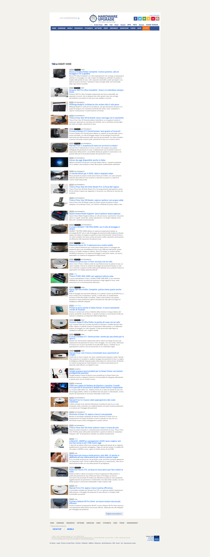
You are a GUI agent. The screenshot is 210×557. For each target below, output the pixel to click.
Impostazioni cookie (130, 543)
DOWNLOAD (90, 523)
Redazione (98, 543)
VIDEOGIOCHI (78, 28)
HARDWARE (62, 28)
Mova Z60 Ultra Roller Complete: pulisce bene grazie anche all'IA (95, 290)
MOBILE (70, 28)
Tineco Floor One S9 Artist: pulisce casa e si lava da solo (94, 428)
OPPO (129, 25)
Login (151, 15)
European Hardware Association (150, 539)
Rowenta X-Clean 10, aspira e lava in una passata (90, 414)
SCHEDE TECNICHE (152, 25)
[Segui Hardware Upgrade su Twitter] (140, 19)
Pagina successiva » (114, 514)
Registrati (156, 15)
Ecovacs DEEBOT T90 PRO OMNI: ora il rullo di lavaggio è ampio (94, 228)
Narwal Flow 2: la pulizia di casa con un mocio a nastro (93, 146)
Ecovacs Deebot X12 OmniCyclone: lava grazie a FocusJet (94, 131)
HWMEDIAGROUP (132, 523)
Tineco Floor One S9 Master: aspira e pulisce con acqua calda (96, 200)
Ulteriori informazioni (124, 537)
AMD (106, 25)
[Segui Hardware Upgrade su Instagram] (157, 19)
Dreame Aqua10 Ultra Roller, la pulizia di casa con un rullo (94, 322)
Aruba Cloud (98, 25)
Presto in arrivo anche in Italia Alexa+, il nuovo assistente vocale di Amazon (94, 309)
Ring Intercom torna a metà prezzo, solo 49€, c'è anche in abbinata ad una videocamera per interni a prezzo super (94, 456)
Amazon (141, 25)
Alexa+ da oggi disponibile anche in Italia (87, 160)
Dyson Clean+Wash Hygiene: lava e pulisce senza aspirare (94, 214)
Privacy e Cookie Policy (67, 543)
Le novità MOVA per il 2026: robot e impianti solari (91, 173)
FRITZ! (135, 25)
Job (122, 543)
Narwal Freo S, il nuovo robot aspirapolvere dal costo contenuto (92, 401)
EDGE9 (106, 28)
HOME (54, 28)
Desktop (57, 529)
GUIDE (139, 28)
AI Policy (78, 543)
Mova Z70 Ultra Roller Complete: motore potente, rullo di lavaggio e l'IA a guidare (94, 73)
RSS (114, 543)
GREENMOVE (114, 28)
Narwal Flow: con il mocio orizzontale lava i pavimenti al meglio (94, 354)
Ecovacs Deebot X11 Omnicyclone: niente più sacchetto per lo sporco (96, 337)
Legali (58, 543)
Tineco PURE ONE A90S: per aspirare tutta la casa (91, 276)
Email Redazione (106, 543)
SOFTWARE (98, 28)
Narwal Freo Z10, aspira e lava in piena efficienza (91, 488)
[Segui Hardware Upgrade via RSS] (149, 19)
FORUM (133, 28)
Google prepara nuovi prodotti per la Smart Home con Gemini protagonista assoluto (96, 372)
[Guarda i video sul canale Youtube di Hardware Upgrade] (153, 19)
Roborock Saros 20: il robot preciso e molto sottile (91, 245)
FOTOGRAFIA (89, 28)
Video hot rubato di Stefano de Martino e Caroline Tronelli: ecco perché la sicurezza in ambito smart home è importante (96, 386)
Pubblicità (85, 543)
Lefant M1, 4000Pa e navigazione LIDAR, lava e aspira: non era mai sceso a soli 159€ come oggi (95, 442)
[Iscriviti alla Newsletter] (144, 19)
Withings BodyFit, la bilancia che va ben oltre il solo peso (94, 104)
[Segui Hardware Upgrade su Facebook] (135, 19)
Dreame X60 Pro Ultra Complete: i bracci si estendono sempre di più (96, 91)
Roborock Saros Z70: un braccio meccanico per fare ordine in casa (96, 470)
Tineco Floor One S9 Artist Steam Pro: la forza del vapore (94, 187)
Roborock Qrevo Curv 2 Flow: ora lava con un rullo (90, 262)
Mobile (70, 529)
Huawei (123, 25)
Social (118, 543)
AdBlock (91, 543)
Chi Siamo (52, 543)
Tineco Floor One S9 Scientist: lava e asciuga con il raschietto (96, 118)
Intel (111, 25)
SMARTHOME (124, 28)
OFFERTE (146, 28)
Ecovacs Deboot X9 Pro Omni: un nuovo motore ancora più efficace (94, 502)
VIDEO (115, 523)
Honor (117, 25)
